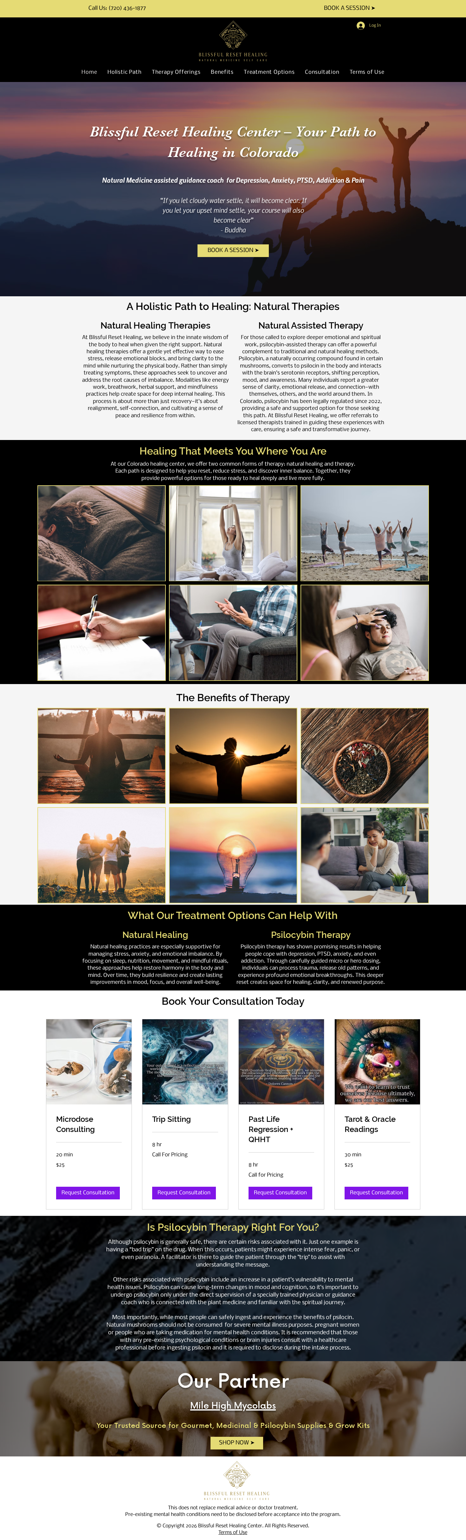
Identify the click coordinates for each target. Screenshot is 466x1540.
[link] (89, 1124)
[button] (88, 1193)
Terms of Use (232, 1532)
